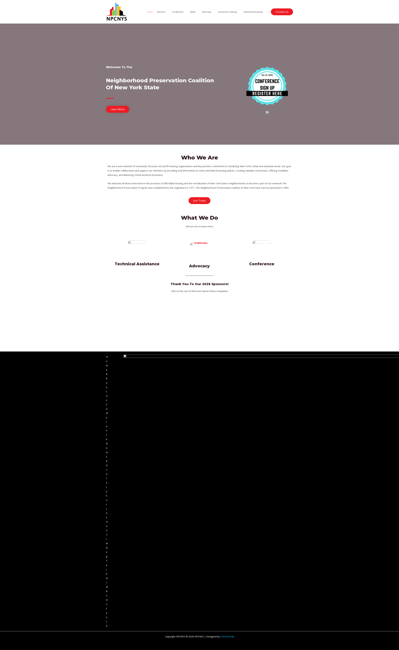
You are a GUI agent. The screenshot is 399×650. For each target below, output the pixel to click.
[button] (282, 11)
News (192, 11)
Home (150, 11)
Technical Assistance (253, 11)
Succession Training (227, 11)
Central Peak (227, 636)
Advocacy (206, 11)
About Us (161, 11)
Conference (177, 11)
